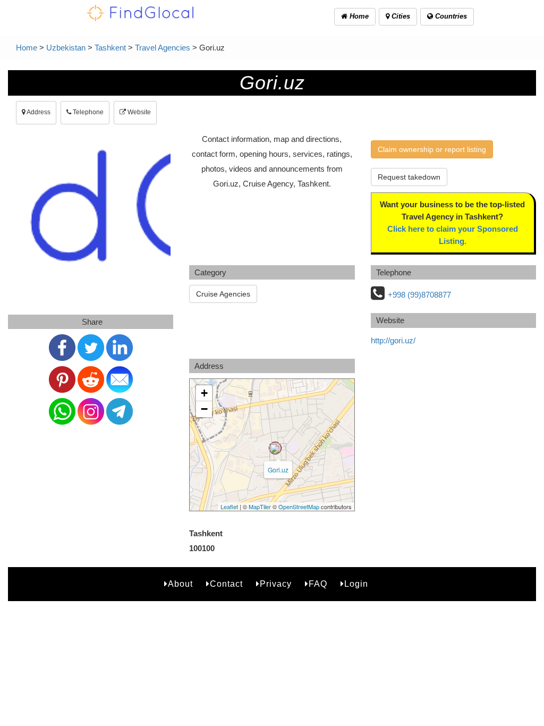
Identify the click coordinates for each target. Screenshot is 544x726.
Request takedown (409, 177)
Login (356, 583)
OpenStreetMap (298, 506)
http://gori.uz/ (393, 340)
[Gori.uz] (275, 448)
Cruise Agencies (223, 294)
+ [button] (204, 393)
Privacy (276, 583)
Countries (450, 16)
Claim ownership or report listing (432, 149)
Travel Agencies (162, 47)
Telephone (87, 112)
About (180, 583)
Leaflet (229, 506)
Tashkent (110, 47)
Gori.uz (278, 469)
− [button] (204, 409)
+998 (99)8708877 (419, 294)
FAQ (318, 583)
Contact (226, 583)
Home (358, 16)
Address (38, 112)
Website (138, 112)
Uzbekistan (66, 47)
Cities (399, 16)
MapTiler (260, 506)
